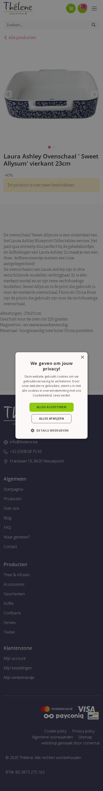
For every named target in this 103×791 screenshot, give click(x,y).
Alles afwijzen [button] (51, 419)
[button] (51, 430)
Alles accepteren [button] (51, 407)
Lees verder (61, 395)
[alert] (51, 395)
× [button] (82, 357)
